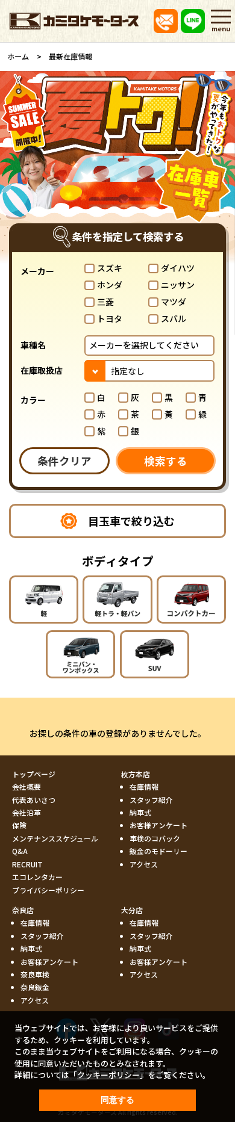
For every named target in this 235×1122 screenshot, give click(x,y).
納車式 (140, 812)
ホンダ (109, 285)
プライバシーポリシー (48, 890)
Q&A (20, 851)
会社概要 (26, 786)
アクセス (144, 864)
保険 (19, 825)
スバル (173, 318)
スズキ (109, 268)
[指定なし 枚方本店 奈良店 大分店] (149, 370)
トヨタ (109, 318)
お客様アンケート (158, 825)
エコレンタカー (37, 877)
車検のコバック (155, 838)
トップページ (33, 774)
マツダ (173, 302)
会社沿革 (26, 812)
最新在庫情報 (70, 56)
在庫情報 (144, 786)
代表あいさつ (33, 800)
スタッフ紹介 (151, 800)
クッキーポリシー (108, 1074)
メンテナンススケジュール (55, 838)
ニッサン (178, 285)
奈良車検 (34, 974)
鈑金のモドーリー (158, 851)
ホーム (18, 56)
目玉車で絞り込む (131, 520)
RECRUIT (27, 864)
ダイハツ (178, 268)
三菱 (105, 302)
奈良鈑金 (34, 987)
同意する (117, 1100)
